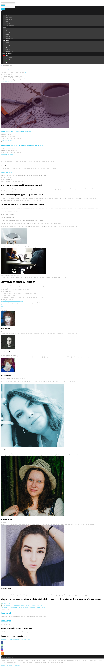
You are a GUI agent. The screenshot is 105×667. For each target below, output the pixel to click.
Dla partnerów (7, 53)
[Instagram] (2, 650)
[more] (2, 653)
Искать (3, 5)
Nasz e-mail (6, 613)
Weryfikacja (9, 19)
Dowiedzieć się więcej (7, 81)
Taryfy (7, 21)
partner (26, 72)
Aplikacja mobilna (10, 25)
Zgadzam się (4, 665)
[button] (2, 304)
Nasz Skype (6, 621)
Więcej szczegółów (14, 665)
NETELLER (6, 40)
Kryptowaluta (9, 38)
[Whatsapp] (2, 645)
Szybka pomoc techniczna (6, 172)
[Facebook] (2, 642)
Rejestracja (9, 17)
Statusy (8, 23)
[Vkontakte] (2, 647)
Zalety (7, 15)
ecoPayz (5, 14)
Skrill (4, 27)
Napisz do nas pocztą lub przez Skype (12, 301)
